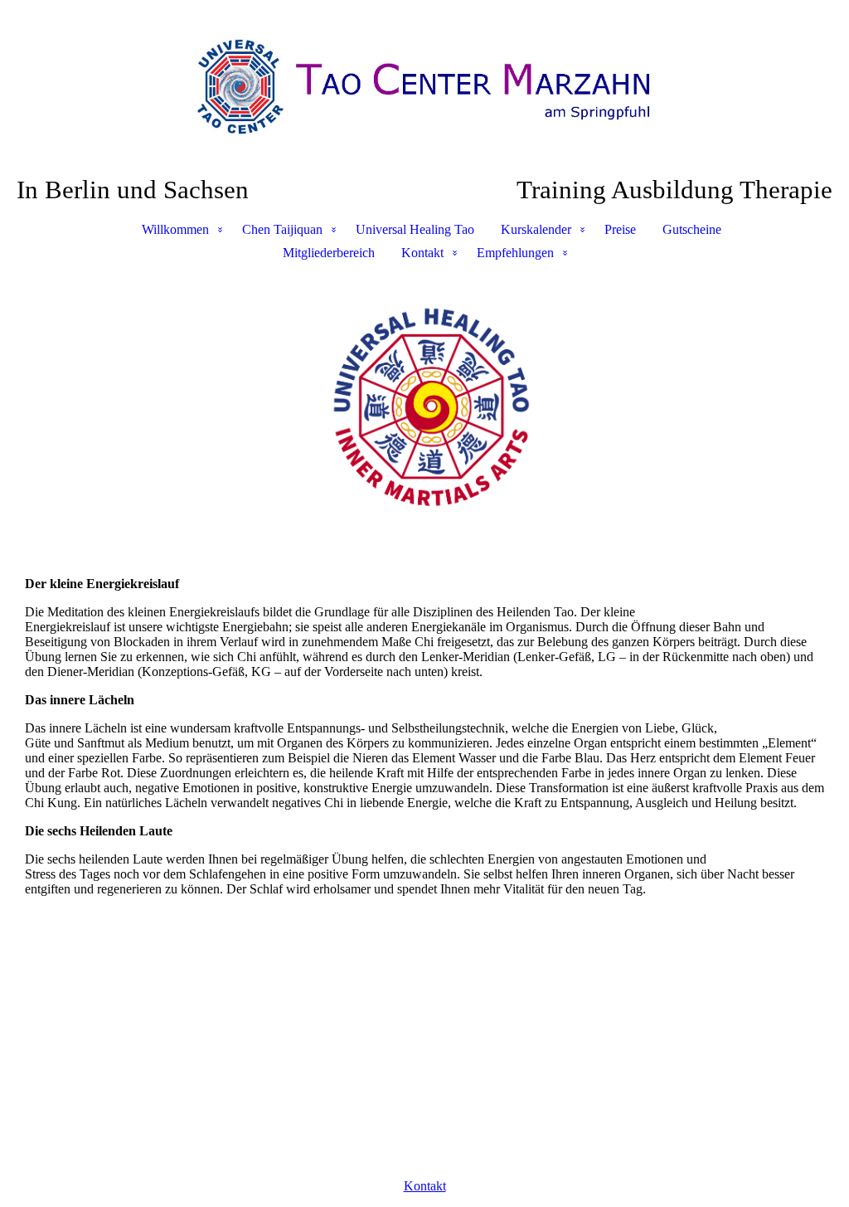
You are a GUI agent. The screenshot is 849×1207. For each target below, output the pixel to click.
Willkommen (175, 229)
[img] (424, 88)
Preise (620, 229)
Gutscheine (691, 229)
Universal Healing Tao (415, 229)
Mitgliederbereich (329, 253)
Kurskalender (536, 229)
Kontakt (422, 253)
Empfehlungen (515, 253)
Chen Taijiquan (282, 229)
